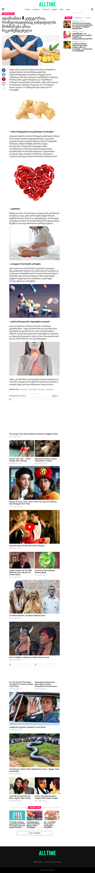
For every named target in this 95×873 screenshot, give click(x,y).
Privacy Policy (37, 862)
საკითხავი (36, 9)
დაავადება (24, 389)
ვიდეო (61, 9)
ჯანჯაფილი (50, 389)
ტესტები (54, 9)
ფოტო (68, 9)
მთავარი (27, 9)
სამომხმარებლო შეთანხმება (53, 862)
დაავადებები (33, 389)
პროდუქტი (42, 389)
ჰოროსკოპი (45, 9)
